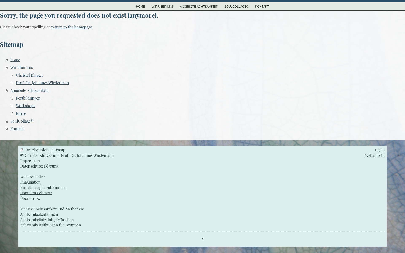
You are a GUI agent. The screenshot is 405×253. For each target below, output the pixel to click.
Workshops (25, 105)
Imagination (30, 182)
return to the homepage (71, 26)
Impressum (30, 160)
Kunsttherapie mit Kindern (43, 187)
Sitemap (58, 149)
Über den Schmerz (36, 192)
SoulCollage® (21, 121)
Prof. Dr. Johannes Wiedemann (42, 82)
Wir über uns (21, 67)
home (15, 59)
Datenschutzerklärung (39, 166)
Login (380, 149)
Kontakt (17, 128)
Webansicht (375, 155)
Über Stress (30, 198)
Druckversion (37, 149)
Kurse (21, 113)
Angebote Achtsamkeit (29, 90)
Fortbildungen (28, 98)
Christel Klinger (29, 75)
